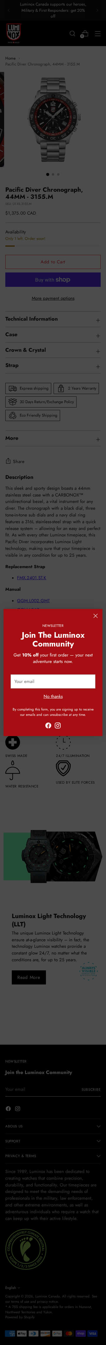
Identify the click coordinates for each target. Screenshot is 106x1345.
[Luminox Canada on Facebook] (48, 726)
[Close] (95, 615)
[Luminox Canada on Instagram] (57, 726)
